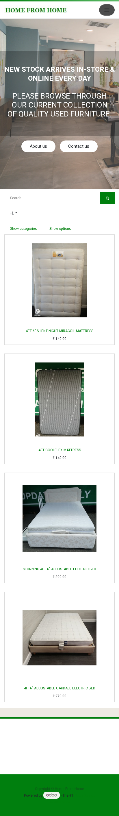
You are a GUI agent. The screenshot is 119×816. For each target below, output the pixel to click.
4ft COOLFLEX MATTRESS (59, 450)
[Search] (107, 198)
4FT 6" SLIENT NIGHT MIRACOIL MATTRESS (59, 331)
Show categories (23, 228)
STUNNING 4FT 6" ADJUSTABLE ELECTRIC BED (59, 569)
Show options (60, 228)
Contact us (78, 146)
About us (38, 146)
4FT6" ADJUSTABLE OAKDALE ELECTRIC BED (59, 688)
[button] (13, 213)
